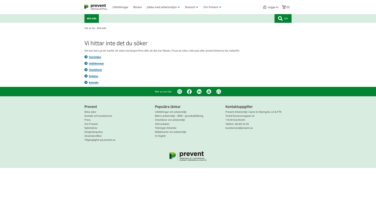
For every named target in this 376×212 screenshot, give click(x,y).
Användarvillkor (93, 136)
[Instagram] (179, 91)
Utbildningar (96, 63)
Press (87, 119)
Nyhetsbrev (90, 128)
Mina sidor (90, 112)
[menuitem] (96, 7)
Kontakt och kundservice (98, 115)
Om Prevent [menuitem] (210, 7)
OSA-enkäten (162, 124)
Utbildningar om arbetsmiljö (171, 112)
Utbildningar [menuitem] (120, 7)
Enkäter (93, 76)
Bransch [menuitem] (190, 7)
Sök (286, 18)
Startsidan (95, 57)
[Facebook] (189, 91)
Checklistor (95, 69)
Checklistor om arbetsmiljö (170, 119)
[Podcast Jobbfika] (218, 91)
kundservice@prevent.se (239, 128)
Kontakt (94, 82)
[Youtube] (209, 91)
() (288, 7)
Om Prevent (91, 124)
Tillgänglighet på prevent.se (99, 139)
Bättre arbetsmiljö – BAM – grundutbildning (179, 115)
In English (160, 136)
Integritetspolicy (93, 132)
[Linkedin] (199, 91)
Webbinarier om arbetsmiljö (170, 132)
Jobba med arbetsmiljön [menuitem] (162, 7)
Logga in (273, 7)
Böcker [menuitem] (137, 7)
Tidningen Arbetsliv (165, 128)
